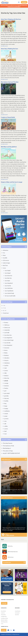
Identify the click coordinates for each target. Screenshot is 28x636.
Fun (4, 252)
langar (5, 406)
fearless (6, 388)
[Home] (5, 2)
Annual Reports (17, 611)
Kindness (6, 355)
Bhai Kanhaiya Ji (7, 448)
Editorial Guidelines (4, 620)
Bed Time (5, 265)
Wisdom (6, 375)
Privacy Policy (3, 614)
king (5, 403)
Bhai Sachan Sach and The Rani (9, 82)
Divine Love (7, 327)
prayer (5, 416)
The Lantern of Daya (8, 450)
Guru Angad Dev (8, 337)
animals (6, 380)
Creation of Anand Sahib (8, 117)
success (6, 428)
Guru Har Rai (8, 285)
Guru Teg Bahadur (9, 290)
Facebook (8, 630)
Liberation (6, 358)
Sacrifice (6, 365)
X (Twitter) (11, 630)
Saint (5, 368)
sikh (5, 423)
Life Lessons (6, 260)
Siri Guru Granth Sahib (10, 295)
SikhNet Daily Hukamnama (13, 551)
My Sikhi (5, 257)
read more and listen (4, 46)
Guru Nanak (7, 270)
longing (6, 408)
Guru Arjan (7, 280)
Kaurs (4, 255)
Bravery (6, 322)
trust (5, 433)
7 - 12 (4, 308)
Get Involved (17, 612)
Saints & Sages (6, 263)
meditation (7, 411)
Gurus (4, 268)
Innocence (6, 347)
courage (6, 383)
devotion (6, 385)
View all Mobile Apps (7, 562)
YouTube (13, 630)
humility (6, 401)
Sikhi (5, 373)
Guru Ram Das (8, 278)
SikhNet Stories (10, 557)
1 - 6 (4, 305)
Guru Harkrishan (9, 288)
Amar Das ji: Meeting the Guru (9, 48)
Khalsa (5, 352)
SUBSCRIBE (4, 603)
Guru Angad (7, 273)
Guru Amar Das (8, 275)
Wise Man (6, 378)
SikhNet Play (10, 546)
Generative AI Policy (4, 618)
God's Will (6, 332)
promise (6, 418)
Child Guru (6, 325)
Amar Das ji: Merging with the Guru (11, 19)
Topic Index (17, 614)
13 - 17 (4, 310)
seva (5, 421)
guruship (6, 395)
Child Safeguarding (4, 621)
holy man (6, 398)
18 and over (6, 313)
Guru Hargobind (9, 283)
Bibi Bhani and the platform (9, 147)
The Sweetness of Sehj (8, 445)
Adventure (5, 250)
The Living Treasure (7, 443)
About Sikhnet (3, 611)
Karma (5, 350)
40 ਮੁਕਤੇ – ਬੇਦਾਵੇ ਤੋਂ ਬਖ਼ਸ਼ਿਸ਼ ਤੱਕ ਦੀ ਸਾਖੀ (11, 453)
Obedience (7, 363)
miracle (6, 413)
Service (6, 370)
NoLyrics (6, 360)
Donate (24, 2)
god (5, 390)
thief (5, 431)
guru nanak (7, 393)
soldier (6, 426)
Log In (2, 623)
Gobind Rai (7, 330)
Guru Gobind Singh (9, 293)
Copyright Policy (4, 616)
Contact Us (3, 612)
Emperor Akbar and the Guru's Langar (11, 182)
